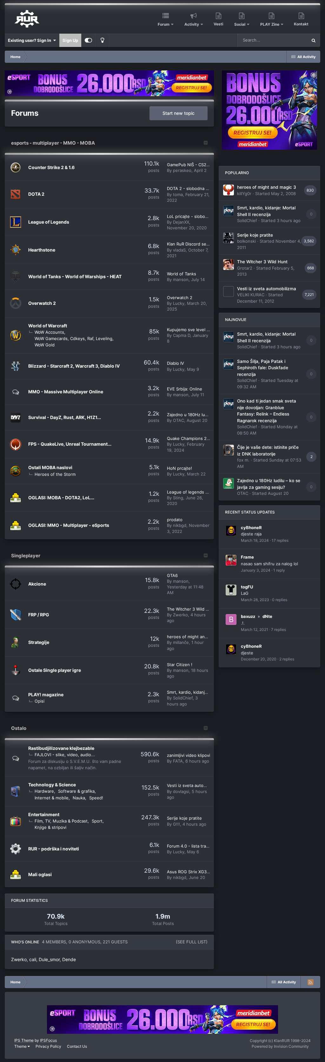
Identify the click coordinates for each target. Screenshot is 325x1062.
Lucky (178, 303)
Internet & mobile (52, 797)
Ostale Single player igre (54, 670)
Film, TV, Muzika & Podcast (61, 820)
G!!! (176, 824)
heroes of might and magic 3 (195, 636)
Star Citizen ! (179, 664)
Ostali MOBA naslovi (50, 467)
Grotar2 (244, 268)
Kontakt (301, 24)
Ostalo (18, 728)
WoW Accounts (49, 332)
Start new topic (178, 113)
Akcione (37, 584)
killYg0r (244, 193)
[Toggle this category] (206, 143)
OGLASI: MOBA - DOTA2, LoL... (61, 497)
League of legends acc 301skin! (198, 492)
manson (181, 279)
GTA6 (172, 575)
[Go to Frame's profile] (231, 560)
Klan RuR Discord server (190, 243)
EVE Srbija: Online (184, 388)
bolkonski (246, 241)
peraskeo (182, 170)
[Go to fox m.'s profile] (228, 450)
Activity (191, 24)
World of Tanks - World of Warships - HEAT (75, 276)
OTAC (178, 420)
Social (239, 24)
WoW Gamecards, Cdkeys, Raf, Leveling (73, 338)
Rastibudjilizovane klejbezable (61, 748)
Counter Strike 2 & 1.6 (51, 167)
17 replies (280, 540)
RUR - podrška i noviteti (53, 848)
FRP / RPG (38, 614)
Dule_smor (49, 959)
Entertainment (43, 814)
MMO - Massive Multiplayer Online (65, 391)
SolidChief (183, 697)
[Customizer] (88, 40)
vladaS (179, 249)
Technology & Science (52, 784)
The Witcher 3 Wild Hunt (191, 609)
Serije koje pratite (184, 818)
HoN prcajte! (179, 468)
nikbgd (179, 525)
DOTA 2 (36, 194)
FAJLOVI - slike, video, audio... (65, 754)
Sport (97, 820)
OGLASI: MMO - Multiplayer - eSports (68, 525)
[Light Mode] (102, 40)
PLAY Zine (269, 24)
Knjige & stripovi (50, 827)
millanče (181, 642)
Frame (247, 557)
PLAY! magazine (45, 694)
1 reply (279, 570)
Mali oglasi (40, 874)
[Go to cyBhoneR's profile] (231, 530)
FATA (178, 761)
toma (178, 194)
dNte (267, 616)
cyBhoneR (251, 527)
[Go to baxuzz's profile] (231, 619)
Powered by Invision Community (280, 1046)
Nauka (79, 797)
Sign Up (70, 40)
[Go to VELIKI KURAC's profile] (228, 291)
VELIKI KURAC (250, 294)
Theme (21, 1046)
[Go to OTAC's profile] (228, 483)
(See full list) (192, 941)
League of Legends (48, 222)
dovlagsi (181, 791)
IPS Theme (24, 1040)
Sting (178, 497)
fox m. (243, 459)
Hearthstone (41, 249)
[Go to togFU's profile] (231, 590)
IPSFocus (48, 1040)
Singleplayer (25, 556)
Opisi (39, 701)
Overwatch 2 (42, 303)
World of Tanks (181, 273)
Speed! (96, 797)
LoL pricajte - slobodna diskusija (198, 216)
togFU (247, 586)
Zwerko (180, 614)
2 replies (286, 659)
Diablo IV (175, 363)
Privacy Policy (48, 1046)
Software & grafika (76, 791)
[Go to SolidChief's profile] (228, 210)
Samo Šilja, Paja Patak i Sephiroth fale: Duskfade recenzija (262, 368)
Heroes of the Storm (55, 474)
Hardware (44, 791)
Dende (69, 959)
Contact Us (77, 1046)
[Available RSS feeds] (310, 982)
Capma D (181, 335)
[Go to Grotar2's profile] (228, 264)
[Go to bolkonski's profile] (228, 238)
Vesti (218, 24)
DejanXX (181, 222)
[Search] (313, 40)
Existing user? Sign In (30, 40)
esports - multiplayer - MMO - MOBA (53, 143)
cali (32, 959)
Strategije (38, 642)
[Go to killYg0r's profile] (228, 190)
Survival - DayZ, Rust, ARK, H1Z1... (64, 417)
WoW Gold (45, 344)
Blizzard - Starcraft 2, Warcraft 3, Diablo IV (74, 366)
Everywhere (287, 40)
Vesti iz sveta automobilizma (195, 785)
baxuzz (248, 616)
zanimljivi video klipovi (188, 755)
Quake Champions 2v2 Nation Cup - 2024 (208, 438)
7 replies (278, 629)
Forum (163, 24)
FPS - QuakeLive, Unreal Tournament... (69, 444)
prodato (174, 519)
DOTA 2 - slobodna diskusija (194, 188)
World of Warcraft (47, 325)
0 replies (279, 599)
